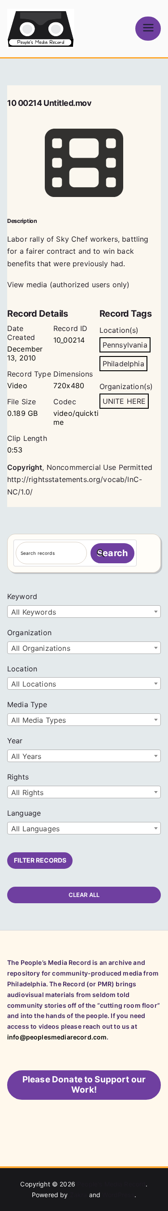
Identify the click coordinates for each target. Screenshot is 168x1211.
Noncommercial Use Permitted (99, 467)
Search (112, 553)
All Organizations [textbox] (40, 648)
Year (15, 740)
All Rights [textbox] (27, 792)
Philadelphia (123, 363)
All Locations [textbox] (33, 683)
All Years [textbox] (26, 756)
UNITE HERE (124, 401)
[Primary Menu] (148, 28)
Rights (18, 776)
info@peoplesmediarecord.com (57, 1037)
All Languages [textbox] (35, 828)
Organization (29, 632)
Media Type (27, 704)
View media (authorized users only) (68, 284)
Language (24, 813)
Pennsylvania (125, 344)
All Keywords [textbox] (33, 612)
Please (84, 1084)
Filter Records (40, 860)
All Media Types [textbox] (38, 720)
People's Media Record (111, 1184)
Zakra (78, 1194)
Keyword (22, 596)
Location (22, 668)
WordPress (118, 1194)
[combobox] (84, 611)
